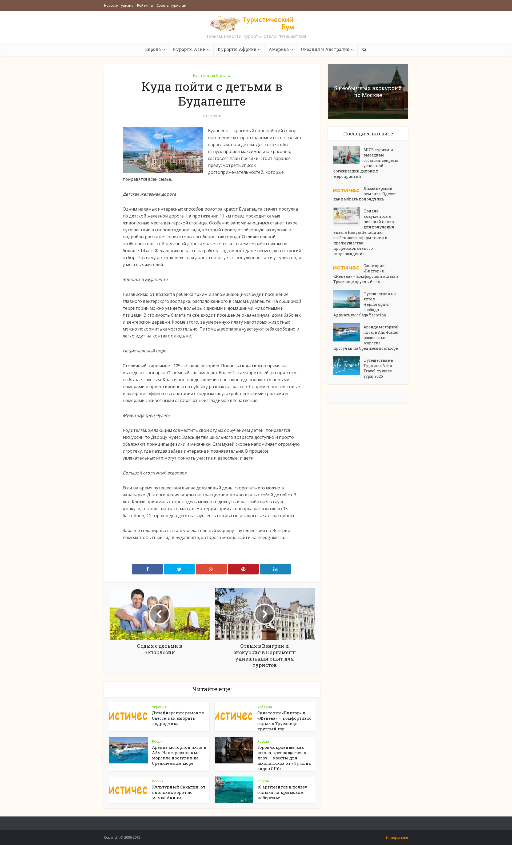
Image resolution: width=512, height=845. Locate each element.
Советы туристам (171, 5)
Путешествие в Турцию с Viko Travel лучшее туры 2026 (378, 368)
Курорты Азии (189, 49)
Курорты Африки (237, 49)
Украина (159, 707)
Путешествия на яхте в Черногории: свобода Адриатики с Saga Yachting (364, 304)
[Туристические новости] (256, 23)
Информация (397, 837)
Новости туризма (119, 5)
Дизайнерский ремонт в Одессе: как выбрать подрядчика (178, 718)
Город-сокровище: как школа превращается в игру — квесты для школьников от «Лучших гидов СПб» (284, 758)
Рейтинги (145, 5)
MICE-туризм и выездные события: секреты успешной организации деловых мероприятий (365, 163)
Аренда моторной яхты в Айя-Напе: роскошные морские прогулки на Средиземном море (179, 755)
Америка (279, 49)
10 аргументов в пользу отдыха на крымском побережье (282, 792)
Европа (153, 49)
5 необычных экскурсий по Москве (368, 91)
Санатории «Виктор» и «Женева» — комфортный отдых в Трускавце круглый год (284, 720)
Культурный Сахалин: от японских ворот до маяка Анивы (178, 792)
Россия (157, 741)
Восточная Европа (212, 75)
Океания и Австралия (325, 49)
